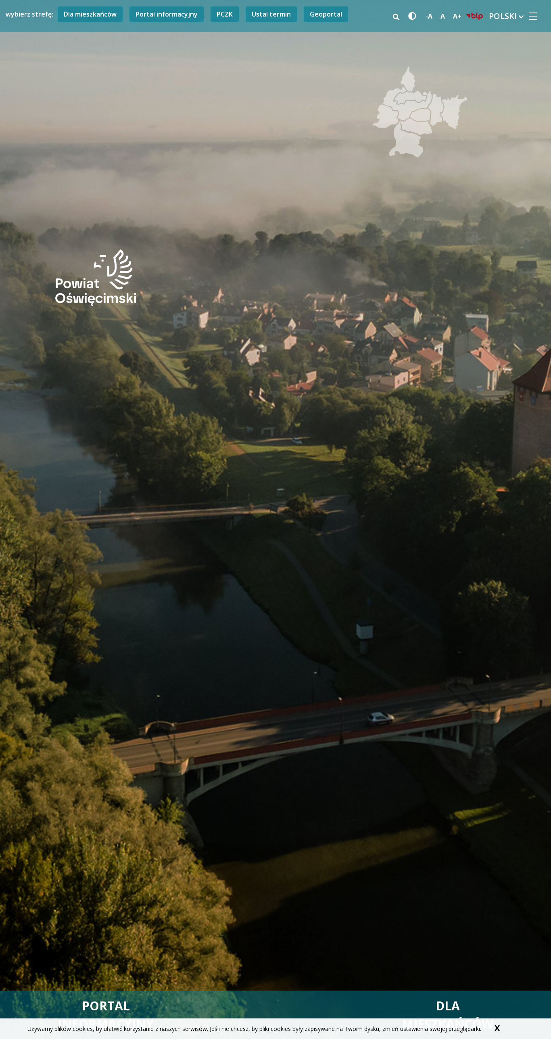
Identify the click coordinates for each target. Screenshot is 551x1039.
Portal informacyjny (167, 14)
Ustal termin (271, 14)
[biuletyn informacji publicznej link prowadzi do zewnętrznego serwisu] (474, 16)
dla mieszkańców (447, 1014)
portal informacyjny (106, 1014)
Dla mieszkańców (90, 14)
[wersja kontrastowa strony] (411, 16)
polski (504, 15)
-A (429, 16)
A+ (457, 16)
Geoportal (326, 14)
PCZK (225, 14)
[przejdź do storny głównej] (95, 277)
